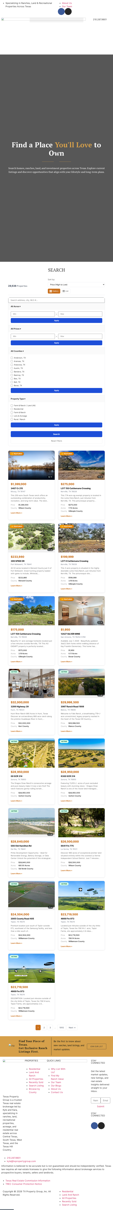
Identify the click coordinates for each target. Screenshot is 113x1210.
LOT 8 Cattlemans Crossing (74, 561)
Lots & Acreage (20, 416)
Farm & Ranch (20, 412)
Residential (18, 409)
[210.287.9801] (89, 21)
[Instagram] (68, 11)
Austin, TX (18, 368)
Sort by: (51, 279)
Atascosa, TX (19, 365)
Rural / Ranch (19, 419)
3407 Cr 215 (17, 488)
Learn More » (16, 513)
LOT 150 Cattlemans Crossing (76, 488)
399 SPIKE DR (18, 561)
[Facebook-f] (61, 11)
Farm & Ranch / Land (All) (25, 405)
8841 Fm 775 (67, 845)
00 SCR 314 (16, 776)
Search (56, 434)
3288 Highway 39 (20, 706)
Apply (56, 320)
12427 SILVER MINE (70, 634)
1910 (61, 1027)
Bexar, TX (18, 385)
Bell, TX (17, 382)
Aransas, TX (19, 361)
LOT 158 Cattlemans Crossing (26, 634)
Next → (72, 1027)
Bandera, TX (19, 372)
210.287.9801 (100, 19)
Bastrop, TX (19, 375)
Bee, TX (17, 378)
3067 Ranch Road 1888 (72, 706)
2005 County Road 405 (22, 918)
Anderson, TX (20, 358)
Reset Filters (56, 441)
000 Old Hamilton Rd (21, 845)
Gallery (55, 291)
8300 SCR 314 (68, 776)
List (66, 291)
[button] (56, 20)
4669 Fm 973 (67, 918)
